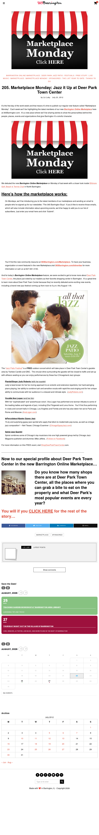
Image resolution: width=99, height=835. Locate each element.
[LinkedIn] (49, 775)
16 (8, 743)
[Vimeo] (57, 775)
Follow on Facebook (55, 438)
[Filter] (8, 587)
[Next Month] (25, 593)
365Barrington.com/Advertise (68, 265)
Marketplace (17, 78)
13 (63, 738)
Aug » (10, 762)
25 (36, 749)
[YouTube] (53, 775)
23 (8, 749)
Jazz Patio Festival (14, 368)
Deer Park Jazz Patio (52, 75)
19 (49, 743)
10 (22, 738)
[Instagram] (45, 775)
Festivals (69, 75)
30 (8, 754)
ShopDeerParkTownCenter (52, 445)
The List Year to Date (73, 78)
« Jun (3, 762)
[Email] (61, 775)
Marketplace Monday (36, 78)
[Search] (3, 587)
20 (63, 743)
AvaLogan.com (29, 412)
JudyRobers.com (75, 392)
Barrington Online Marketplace (23, 75)
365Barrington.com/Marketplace (55, 261)
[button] (62, 782)
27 (63, 749)
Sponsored (55, 78)
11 (36, 738)
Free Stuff (81, 75)
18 (36, 743)
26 (49, 749)
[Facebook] (37, 775)
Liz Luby (46, 97)
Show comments (49, 570)
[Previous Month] (21, 593)
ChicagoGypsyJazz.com (60, 425)
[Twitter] (41, 775)
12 (49, 738)
